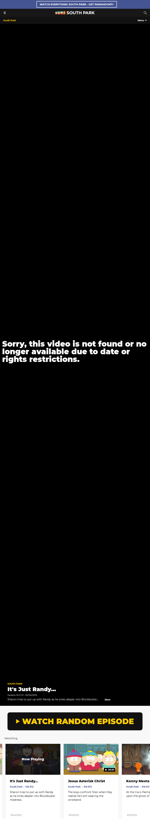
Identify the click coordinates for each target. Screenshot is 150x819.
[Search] (145, 12)
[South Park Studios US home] (75, 13)
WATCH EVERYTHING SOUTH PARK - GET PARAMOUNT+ (77, 4)
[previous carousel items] (5, 767)
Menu (141, 20)
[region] (75, 351)
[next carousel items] (144, 767)
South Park (15, 683)
